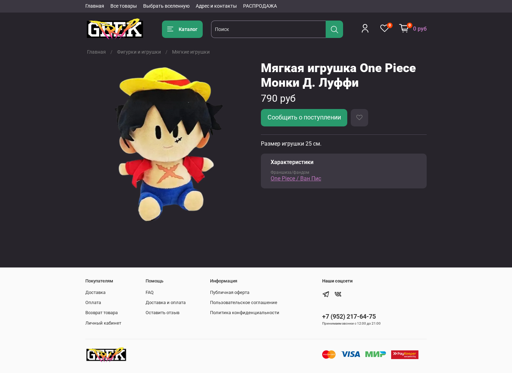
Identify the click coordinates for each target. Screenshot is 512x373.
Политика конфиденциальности (244, 312)
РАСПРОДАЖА (260, 6)
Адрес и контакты (216, 6)
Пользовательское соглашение (243, 302)
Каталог (188, 29)
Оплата (93, 302)
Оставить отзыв (162, 312)
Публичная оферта (229, 292)
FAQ (150, 292)
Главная (94, 6)
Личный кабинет (103, 323)
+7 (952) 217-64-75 (349, 316)
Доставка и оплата (166, 302)
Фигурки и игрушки (139, 52)
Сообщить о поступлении (304, 117)
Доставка (95, 292)
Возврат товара (101, 312)
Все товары (123, 6)
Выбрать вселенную (166, 6)
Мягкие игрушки (191, 52)
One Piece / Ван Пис (296, 178)
